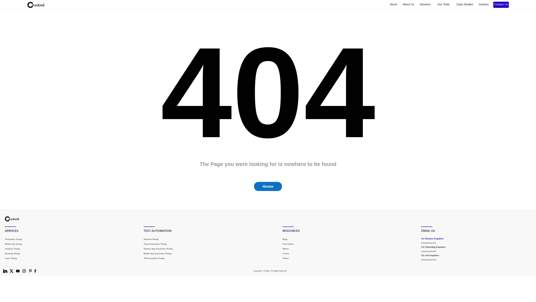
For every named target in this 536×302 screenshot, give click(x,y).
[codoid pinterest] (30, 271)
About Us (408, 4)
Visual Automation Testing (155, 244)
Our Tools (443, 4)
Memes (286, 249)
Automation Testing (13, 239)
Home (393, 4)
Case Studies (465, 4)
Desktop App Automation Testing (158, 249)
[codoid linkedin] (5, 271)
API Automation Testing (154, 258)
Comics (286, 253)
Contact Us (501, 4)
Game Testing (11, 258)
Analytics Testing (12, 249)
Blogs (285, 239)
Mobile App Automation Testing (158, 253)
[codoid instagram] (24, 271)
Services (425, 4)
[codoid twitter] (11, 271)
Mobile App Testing (13, 244)
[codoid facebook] (35, 271)
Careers (484, 4)
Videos (286, 258)
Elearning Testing (12, 253)
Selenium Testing (151, 239)
